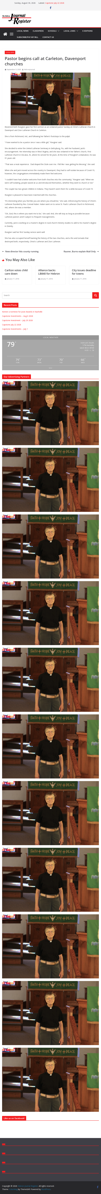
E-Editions (87, 31)
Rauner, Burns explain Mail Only (80, 251)
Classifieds (38, 31)
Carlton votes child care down (16, 271)
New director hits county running (22, 251)
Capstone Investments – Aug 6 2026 (17, 316)
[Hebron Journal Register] (5, 34)
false (50, 368)
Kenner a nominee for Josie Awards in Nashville (22, 311)
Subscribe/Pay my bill (27, 37)
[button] (58, 31)
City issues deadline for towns (84, 271)
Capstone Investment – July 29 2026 (60, 3)
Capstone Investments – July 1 (15, 329)
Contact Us (48, 37)
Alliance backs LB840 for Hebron (49, 271)
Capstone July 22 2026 (11, 324)
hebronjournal (29, 69)
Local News (23, 31)
